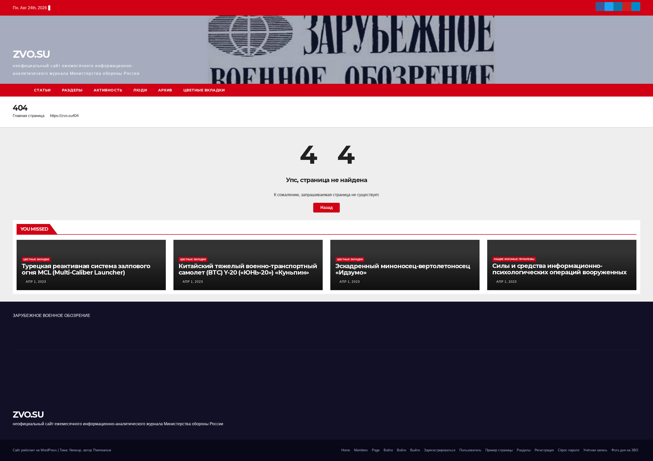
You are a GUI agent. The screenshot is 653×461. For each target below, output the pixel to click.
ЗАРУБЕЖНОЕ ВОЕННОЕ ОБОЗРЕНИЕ (51, 315)
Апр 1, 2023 (36, 281)
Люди (140, 90)
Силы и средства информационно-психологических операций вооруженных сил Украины (559, 272)
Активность (108, 90)
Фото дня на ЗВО (624, 450)
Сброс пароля (568, 450)
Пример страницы (499, 450)
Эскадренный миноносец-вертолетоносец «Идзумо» (402, 269)
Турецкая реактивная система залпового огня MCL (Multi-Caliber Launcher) (86, 269)
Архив (165, 90)
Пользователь (470, 450)
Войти (388, 450)
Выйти (415, 450)
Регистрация (544, 450)
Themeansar (102, 450)
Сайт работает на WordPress (35, 450)
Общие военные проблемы (514, 259)
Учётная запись (595, 450)
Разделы (72, 90)
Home (345, 450)
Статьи (42, 90)
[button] (636, 90)
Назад (326, 207)
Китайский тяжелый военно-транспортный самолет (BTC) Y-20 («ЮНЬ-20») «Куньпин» (248, 269)
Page (376, 450)
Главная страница (28, 115)
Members (361, 450)
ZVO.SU (31, 54)
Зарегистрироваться (439, 450)
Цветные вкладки (204, 90)
